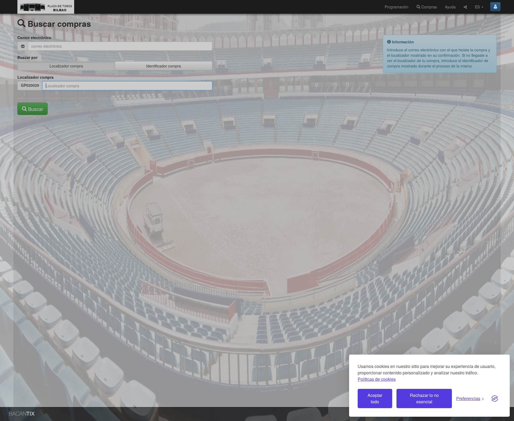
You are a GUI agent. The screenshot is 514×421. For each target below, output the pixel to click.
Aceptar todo (375, 398)
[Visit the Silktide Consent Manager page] (494, 398)
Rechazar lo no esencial (424, 398)
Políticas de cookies (377, 379)
